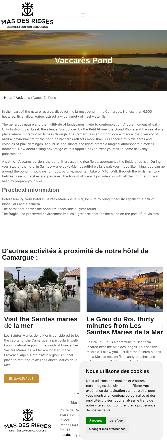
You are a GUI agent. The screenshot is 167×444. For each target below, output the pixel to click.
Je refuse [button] (116, 420)
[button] (82, 14)
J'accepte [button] (95, 420)
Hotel (8, 98)
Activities (23, 98)
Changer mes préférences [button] (107, 429)
